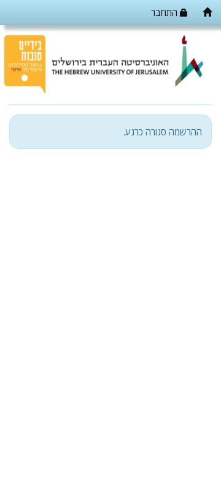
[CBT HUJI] (207, 12)
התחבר (165, 12)
